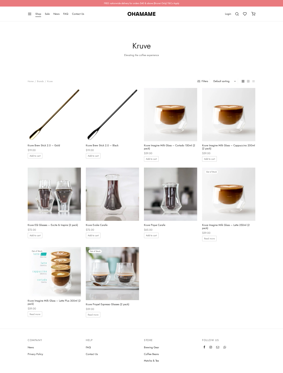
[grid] (243, 81)
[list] (253, 81)
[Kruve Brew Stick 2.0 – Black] (112, 114)
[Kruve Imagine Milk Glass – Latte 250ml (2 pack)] (228, 194)
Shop (38, 14)
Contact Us (78, 14)
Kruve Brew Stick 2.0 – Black (102, 145)
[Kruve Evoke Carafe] (112, 194)
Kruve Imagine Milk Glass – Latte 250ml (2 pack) (226, 226)
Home (31, 81)
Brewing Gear (151, 347)
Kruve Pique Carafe (154, 225)
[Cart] (253, 14)
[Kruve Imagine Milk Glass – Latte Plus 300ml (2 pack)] (54, 271)
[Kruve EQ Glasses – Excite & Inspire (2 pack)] (54, 194)
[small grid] (248, 81)
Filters (205, 81)
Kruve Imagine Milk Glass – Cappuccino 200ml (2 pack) (228, 146)
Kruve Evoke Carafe (96, 225)
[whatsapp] (224, 347)
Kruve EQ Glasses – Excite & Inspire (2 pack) (53, 225)
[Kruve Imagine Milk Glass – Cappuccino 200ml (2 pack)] (228, 114)
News (56, 14)
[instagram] (210, 347)
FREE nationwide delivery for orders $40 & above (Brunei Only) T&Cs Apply (141, 3)
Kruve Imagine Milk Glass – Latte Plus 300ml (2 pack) (54, 302)
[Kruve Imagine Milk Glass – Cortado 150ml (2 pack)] (170, 114)
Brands (40, 81)
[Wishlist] (245, 14)
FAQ (65, 14)
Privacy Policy (35, 354)
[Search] (237, 14)
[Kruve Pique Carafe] (170, 194)
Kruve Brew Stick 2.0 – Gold (44, 145)
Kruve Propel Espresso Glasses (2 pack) (107, 304)
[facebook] (204, 347)
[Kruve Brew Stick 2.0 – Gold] (54, 114)
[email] (217, 347)
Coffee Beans (151, 354)
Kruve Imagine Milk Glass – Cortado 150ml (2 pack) (169, 146)
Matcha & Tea (151, 361)
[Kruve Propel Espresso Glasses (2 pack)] (112, 273)
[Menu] (30, 14)
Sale (47, 14)
